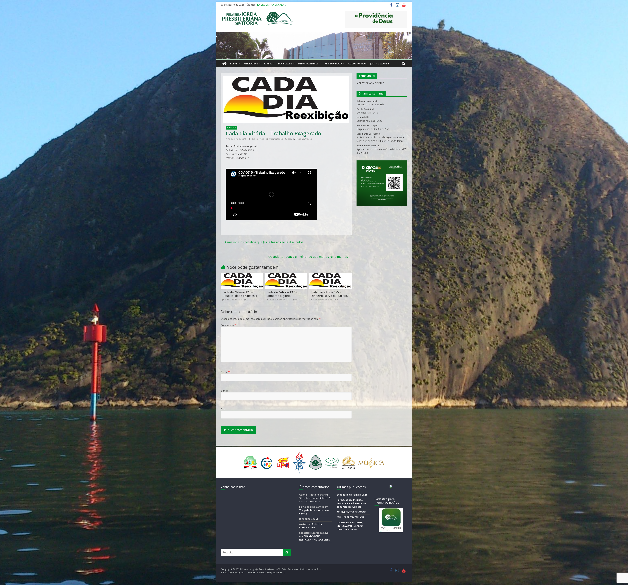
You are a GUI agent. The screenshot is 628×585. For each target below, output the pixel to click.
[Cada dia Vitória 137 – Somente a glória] (286, 275)
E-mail (225, 390)
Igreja (268, 63)
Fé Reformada (333, 63)
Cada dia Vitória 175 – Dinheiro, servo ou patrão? (329, 294)
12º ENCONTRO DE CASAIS (351, 512)
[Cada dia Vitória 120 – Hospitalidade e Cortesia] (242, 275)
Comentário (228, 325)
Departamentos (308, 63)
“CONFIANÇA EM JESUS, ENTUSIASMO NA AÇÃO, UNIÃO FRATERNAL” (350, 526)
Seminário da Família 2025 (352, 494)
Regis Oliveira (258, 139)
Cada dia (231, 127)
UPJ (317, 518)
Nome (225, 372)
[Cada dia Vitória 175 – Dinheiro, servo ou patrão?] (330, 275)
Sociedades (285, 63)
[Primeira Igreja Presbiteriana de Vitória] (224, 63)
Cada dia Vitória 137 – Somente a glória (282, 294)
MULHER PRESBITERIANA (270, 4)
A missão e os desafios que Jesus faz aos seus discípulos (262, 242)
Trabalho (300, 139)
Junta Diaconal (379, 63)
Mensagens (251, 63)
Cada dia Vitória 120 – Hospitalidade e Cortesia (239, 294)
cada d (291, 139)
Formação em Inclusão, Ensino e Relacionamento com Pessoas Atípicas (351, 503)
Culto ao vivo (357, 63)
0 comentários (276, 139)
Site (223, 409)
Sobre (233, 63)
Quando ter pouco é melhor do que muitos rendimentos (310, 257)
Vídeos (308, 139)
